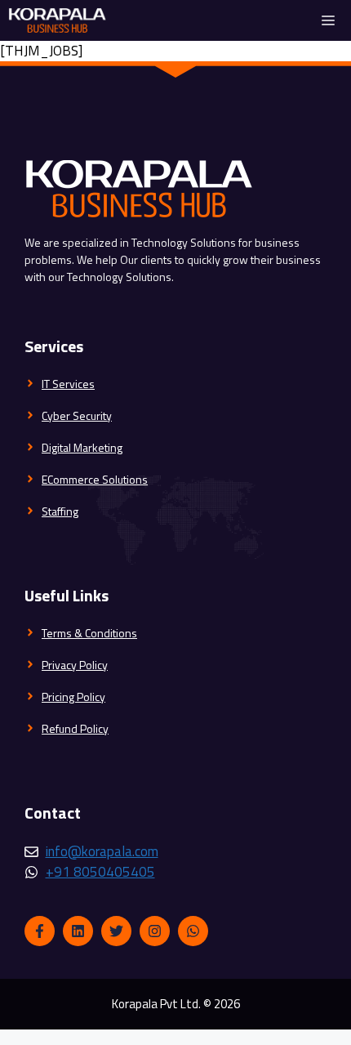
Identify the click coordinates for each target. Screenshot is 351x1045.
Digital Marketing (82, 447)
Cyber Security (77, 415)
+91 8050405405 (100, 871)
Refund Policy (75, 728)
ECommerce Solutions (95, 479)
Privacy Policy (75, 664)
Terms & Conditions (89, 632)
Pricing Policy (73, 696)
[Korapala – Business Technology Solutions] (57, 20)
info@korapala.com (102, 851)
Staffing (60, 511)
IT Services (68, 383)
